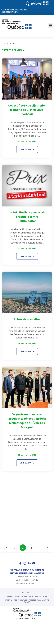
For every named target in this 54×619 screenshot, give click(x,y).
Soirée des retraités (27, 319)
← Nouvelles (8, 43)
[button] (50, 25)
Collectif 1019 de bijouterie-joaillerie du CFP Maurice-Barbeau (27, 109)
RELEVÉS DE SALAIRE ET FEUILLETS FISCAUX (27, 596)
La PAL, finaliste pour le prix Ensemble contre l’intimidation (27, 216)
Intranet (27, 592)
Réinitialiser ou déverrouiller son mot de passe (27, 601)
